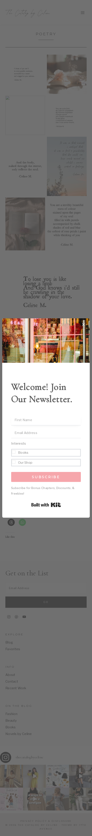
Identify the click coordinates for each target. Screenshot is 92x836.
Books (23, 453)
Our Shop (25, 463)
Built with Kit (46, 505)
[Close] (83, 324)
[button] (46, 453)
